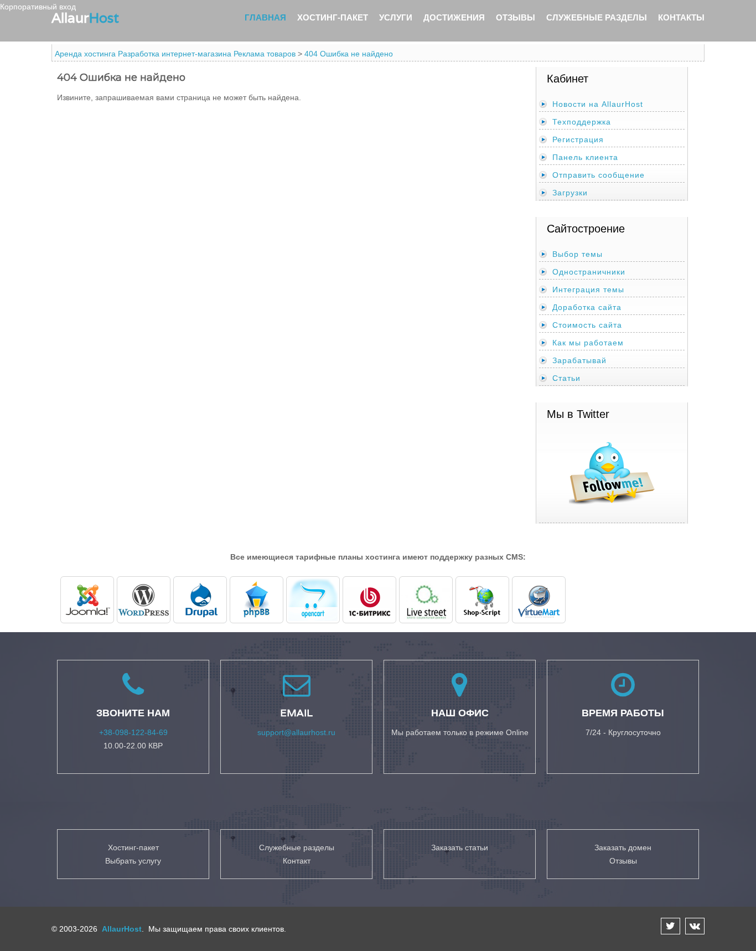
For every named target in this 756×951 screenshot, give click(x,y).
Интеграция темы (588, 289)
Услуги (395, 17)
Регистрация (578, 139)
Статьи (566, 378)
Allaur (85, 18)
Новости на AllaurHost (597, 104)
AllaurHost (121, 928)
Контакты (681, 17)
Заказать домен (622, 847)
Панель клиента (585, 157)
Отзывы (515, 17)
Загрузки (570, 192)
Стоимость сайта (587, 325)
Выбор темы (577, 254)
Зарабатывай (579, 360)
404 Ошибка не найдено (348, 53)
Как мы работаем (588, 342)
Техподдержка (581, 121)
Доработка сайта (587, 307)
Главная (265, 17)
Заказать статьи (459, 847)
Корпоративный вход (38, 6)
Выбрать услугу (133, 860)
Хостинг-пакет (332, 17)
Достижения (454, 17)
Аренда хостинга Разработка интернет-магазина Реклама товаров (175, 53)
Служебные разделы (596, 17)
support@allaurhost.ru (296, 732)
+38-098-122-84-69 (133, 732)
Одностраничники (588, 271)
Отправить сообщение (598, 174)
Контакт (296, 860)
